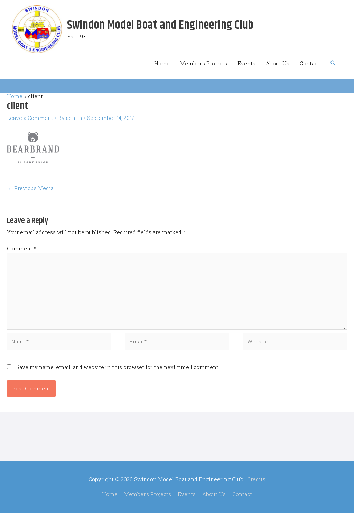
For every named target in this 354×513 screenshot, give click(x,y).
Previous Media (31, 187)
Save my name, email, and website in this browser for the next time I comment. (118, 366)
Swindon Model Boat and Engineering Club (160, 25)
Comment (21, 248)
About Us (277, 63)
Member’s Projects (203, 63)
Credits (256, 479)
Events (246, 63)
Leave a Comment (30, 117)
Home (162, 63)
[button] (333, 63)
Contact (309, 63)
